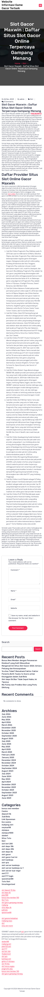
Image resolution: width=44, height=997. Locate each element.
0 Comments (8, 102)
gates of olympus (8, 961)
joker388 (5, 895)
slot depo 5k (7, 852)
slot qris (5, 863)
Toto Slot (6, 881)
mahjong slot (7, 825)
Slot (24, 63)
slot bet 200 (7, 844)
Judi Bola (6, 817)
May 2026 (6, 720)
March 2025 (7, 752)
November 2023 (9, 787)
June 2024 (6, 776)
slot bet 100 (6, 951)
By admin (21, 99)
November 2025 (9, 730)
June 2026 (6, 717)
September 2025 (9, 736)
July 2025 (6, 741)
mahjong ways (7, 921)
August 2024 (7, 771)
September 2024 (9, 768)
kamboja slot (6, 959)
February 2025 (8, 755)
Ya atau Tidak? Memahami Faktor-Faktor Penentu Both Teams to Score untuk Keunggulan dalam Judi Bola (20, 674)
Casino (5, 811)
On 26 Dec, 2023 (8, 99)
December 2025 (9, 728)
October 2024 (8, 766)
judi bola (5, 910)
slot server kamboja (11, 865)
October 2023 (8, 790)
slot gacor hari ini (9, 857)
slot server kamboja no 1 (12, 868)
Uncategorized (8, 884)
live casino (6, 822)
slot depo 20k (8, 849)
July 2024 (6, 774)
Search (5, 642)
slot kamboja (7, 860)
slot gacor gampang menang (12, 903)
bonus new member (10, 808)
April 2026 (6, 722)
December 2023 (9, 784)
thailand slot (6, 954)
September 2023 (9, 793)
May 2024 (6, 779)
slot (3, 923)
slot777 (5, 873)
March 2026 (7, 725)
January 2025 (8, 757)
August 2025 (7, 738)
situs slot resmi (7, 926)
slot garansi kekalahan (10, 918)
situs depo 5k (6, 908)
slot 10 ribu (6, 964)
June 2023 (6, 798)
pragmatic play (7, 969)
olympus (5, 830)
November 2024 (9, 763)
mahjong (5, 905)
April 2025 (6, 749)
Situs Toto (6, 838)
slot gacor (6, 854)
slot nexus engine (8, 966)
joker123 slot (6, 947)
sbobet (5, 835)
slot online (11, 194)
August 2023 (7, 795)
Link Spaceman (8, 819)
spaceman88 (7, 879)
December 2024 (9, 760)
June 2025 (6, 744)
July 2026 (6, 714)
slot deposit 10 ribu (8, 890)
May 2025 (6, 747)
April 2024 (6, 782)
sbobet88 (5, 942)
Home (17, 63)
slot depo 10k (8, 846)
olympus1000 (7, 833)
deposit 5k (6, 814)
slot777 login (7, 876)
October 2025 (8, 733)
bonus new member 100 (10, 898)
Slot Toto (5, 900)
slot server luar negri (11, 871)
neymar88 (6, 827)
